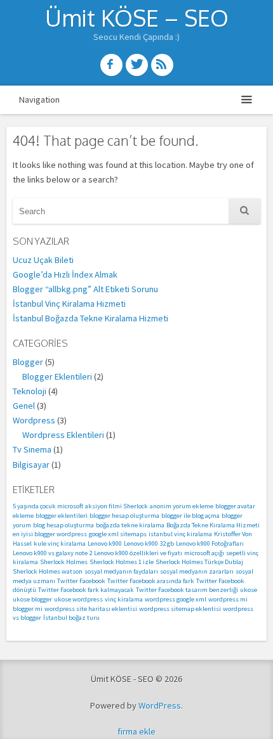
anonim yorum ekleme (181, 506)
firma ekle (136, 731)
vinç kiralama (124, 599)
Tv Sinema (32, 449)
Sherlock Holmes (64, 562)
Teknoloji (29, 391)
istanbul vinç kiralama (180, 534)
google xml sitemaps (118, 534)
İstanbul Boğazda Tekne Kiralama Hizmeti (90, 318)
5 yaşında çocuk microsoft (48, 506)
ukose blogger (32, 599)
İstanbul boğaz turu (71, 618)
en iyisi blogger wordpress (50, 534)
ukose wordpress (78, 599)
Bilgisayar (31, 464)
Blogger (28, 362)
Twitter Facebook (81, 581)
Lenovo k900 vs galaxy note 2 (52, 553)
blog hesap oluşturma (63, 525)
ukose (248, 590)
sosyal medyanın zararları (197, 571)
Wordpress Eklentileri (63, 434)
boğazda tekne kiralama (130, 525)
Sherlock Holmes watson (48, 571)
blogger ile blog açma (190, 515)
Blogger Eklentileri (57, 376)
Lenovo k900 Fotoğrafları (210, 543)
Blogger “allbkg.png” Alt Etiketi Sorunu (85, 289)
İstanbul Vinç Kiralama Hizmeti (69, 303)
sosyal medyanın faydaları (121, 571)
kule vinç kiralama (60, 543)
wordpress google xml (175, 599)
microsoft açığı (204, 553)
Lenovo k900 (105, 543)
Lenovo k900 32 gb (149, 543)
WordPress (159, 705)
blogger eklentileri (62, 515)
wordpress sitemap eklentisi (180, 609)
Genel (24, 405)
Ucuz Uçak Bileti (43, 260)
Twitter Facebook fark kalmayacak (86, 590)
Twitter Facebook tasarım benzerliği (187, 590)
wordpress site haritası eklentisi (90, 609)
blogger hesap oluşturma (124, 515)
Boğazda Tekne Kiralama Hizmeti (213, 525)
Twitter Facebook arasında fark (150, 581)
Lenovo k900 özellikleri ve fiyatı (138, 553)
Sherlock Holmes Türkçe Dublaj (199, 562)
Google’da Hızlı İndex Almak (65, 274)
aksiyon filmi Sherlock (116, 506)
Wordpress (34, 420)
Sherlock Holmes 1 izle (122, 562)
